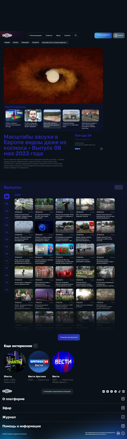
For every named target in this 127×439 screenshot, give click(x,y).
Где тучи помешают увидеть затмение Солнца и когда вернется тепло (64, 284)
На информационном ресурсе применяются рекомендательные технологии (100, 433)
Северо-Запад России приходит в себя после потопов (104, 238)
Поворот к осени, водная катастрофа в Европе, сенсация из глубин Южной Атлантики (43, 239)
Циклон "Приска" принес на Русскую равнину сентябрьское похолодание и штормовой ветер (23, 240)
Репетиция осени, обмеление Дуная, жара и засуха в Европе (105, 261)
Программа (25, 42)
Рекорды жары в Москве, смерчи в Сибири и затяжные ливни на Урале (64, 329)
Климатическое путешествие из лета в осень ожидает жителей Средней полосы (84, 285)
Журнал (9, 417)
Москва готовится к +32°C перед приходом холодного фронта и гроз (64, 306)
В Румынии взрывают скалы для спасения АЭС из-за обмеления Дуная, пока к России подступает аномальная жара (23, 331)
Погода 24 (35, 42)
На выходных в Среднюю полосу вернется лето (23, 283)
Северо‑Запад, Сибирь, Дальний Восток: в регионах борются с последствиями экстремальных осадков (84, 240)
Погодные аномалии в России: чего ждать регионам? (42, 216)
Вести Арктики (37, 376)
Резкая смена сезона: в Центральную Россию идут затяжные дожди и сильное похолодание (105, 217)
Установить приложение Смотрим (57, 391)
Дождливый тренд (82, 327)
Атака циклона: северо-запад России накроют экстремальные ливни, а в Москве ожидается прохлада (23, 263)
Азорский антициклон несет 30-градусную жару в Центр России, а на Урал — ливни (105, 330)
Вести (55, 376)
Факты (8, 376)
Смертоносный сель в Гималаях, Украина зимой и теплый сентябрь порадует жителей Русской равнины (23, 218)
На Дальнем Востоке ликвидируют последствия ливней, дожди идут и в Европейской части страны (65, 263)
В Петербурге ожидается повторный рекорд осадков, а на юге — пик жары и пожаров (64, 239)
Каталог (15, 42)
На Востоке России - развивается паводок (83, 260)
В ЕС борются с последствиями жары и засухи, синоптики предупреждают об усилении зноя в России (104, 308)
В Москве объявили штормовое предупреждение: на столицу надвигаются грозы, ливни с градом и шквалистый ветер (43, 309)
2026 (24, 195)
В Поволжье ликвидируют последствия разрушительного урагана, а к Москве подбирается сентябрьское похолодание (105, 287)
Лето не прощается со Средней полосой (83, 215)
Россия (86, 139)
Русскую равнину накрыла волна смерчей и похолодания (44, 261)
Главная (7, 42)
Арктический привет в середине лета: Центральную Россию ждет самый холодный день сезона (42, 286)
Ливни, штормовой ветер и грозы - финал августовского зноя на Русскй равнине (24, 307)
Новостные (79, 143)
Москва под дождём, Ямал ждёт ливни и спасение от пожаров (65, 216)
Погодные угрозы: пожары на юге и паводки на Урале (44, 328)
